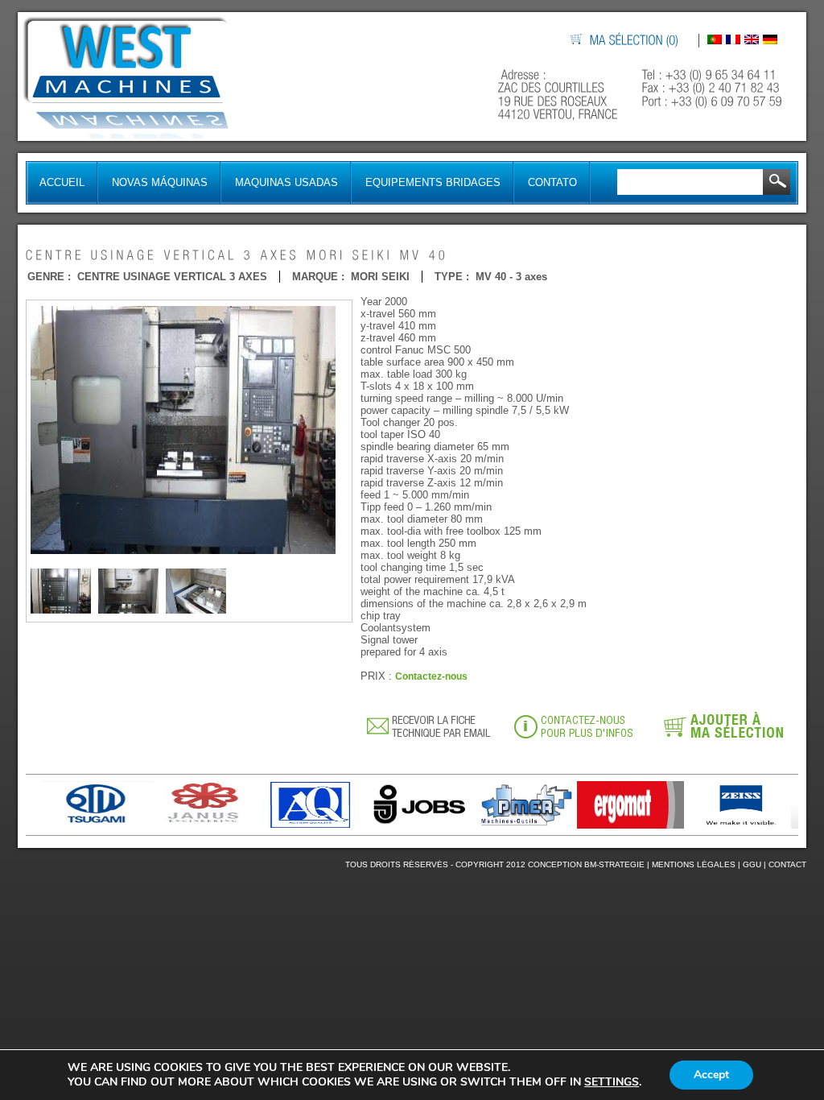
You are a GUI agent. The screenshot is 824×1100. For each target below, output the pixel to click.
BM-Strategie (614, 864)
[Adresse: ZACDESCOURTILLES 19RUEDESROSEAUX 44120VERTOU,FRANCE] (559, 94)
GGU (752, 864)
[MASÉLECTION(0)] (635, 41)
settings (611, 1082)
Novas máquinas (160, 182)
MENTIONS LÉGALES (693, 864)
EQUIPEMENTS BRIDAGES (433, 182)
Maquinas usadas (286, 182)
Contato (552, 182)
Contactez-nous (431, 676)
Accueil (61, 182)
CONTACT (787, 864)
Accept (711, 1074)
